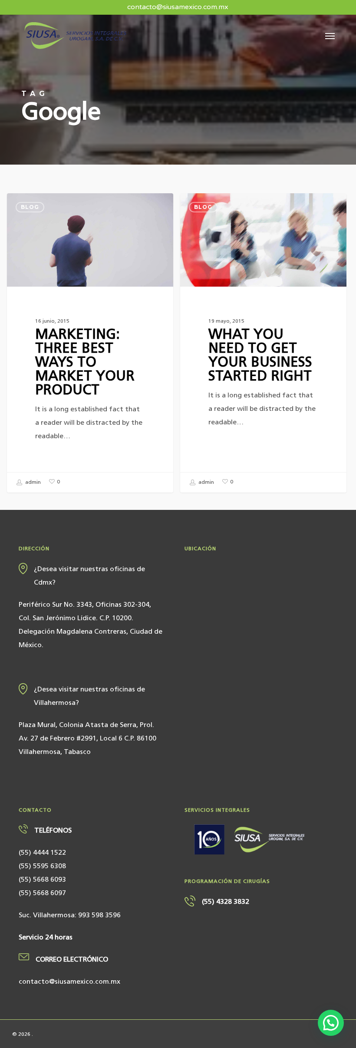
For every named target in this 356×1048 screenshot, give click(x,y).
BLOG (30, 207)
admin (32, 482)
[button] (330, 35)
